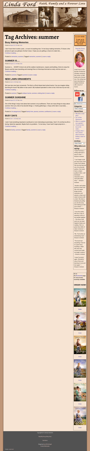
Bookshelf (48, 29)
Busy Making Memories (16, 42)
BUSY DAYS (11, 115)
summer (20, 56)
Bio (38, 29)
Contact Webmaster (45, 446)
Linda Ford (11, 449)
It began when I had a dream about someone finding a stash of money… (80, 134)
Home (30, 29)
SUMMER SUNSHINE (15, 97)
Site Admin (45, 440)
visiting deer (41, 93)
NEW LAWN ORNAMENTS (18, 79)
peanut (36, 111)
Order (80, 333)
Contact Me (59, 29)
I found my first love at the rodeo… (79, 127)
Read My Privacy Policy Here (45, 436)
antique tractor (26, 93)
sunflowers (47, 111)
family (13, 130)
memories (14, 56)
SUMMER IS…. (12, 61)
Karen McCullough (47, 444)
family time (29, 111)
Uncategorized (15, 111)
